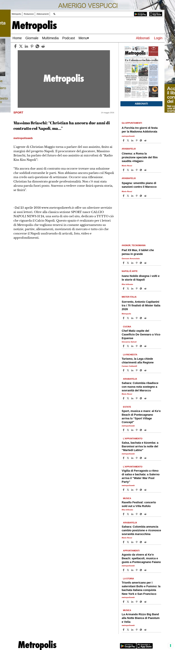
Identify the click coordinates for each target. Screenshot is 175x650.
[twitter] (20, 46)
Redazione (29, 14)
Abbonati (143, 38)
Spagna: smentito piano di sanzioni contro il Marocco (139, 184)
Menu (83, 38)
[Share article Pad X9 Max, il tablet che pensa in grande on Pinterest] (136, 263)
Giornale (31, 38)
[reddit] (43, 46)
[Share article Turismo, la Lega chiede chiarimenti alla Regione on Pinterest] (136, 370)
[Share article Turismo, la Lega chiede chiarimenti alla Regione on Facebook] (123, 370)
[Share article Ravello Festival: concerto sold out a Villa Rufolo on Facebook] (123, 514)
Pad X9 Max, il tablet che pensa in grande (138, 252)
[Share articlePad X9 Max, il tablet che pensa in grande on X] (128, 263)
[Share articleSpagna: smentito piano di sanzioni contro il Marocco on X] (128, 195)
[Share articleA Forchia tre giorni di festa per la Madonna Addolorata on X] (128, 140)
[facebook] (15, 46)
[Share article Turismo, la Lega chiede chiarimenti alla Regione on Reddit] (145, 370)
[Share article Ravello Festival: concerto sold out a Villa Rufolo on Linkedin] (132, 514)
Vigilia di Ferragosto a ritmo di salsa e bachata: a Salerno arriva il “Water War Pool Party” (140, 476)
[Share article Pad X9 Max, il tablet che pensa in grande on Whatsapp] (141, 263)
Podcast (68, 38)
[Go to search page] (54, 14)
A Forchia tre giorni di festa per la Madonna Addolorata (140, 129)
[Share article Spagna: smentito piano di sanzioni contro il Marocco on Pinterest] (136, 195)
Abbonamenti (43, 14)
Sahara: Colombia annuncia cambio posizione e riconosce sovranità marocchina (141, 530)
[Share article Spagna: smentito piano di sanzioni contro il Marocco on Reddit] (145, 195)
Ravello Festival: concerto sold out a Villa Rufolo (139, 504)
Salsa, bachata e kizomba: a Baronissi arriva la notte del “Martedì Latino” (140, 446)
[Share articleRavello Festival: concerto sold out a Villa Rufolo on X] (128, 514)
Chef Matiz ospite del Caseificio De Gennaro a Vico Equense (141, 334)
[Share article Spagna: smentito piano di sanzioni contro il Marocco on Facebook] (123, 195)
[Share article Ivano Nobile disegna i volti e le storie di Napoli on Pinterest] (136, 288)
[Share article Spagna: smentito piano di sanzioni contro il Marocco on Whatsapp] (141, 195)
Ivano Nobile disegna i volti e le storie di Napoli (140, 277)
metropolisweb (128, 136)
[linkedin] (26, 46)
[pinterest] (31, 46)
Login (158, 38)
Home (17, 38)
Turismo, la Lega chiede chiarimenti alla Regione (138, 360)
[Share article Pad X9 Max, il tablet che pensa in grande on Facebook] (123, 263)
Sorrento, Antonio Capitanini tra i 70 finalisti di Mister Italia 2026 (141, 305)
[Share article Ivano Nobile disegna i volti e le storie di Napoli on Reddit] (145, 288)
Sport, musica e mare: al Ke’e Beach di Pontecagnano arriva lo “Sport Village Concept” (141, 416)
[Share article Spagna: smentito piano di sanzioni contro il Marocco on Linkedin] (132, 195)
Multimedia (50, 38)
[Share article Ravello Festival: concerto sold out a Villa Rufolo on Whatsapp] (141, 514)
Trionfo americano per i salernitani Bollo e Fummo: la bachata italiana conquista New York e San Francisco (141, 588)
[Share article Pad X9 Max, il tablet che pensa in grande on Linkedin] (132, 263)
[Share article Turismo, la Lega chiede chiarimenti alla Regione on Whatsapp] (141, 370)
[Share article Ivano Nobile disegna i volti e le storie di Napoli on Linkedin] (132, 288)
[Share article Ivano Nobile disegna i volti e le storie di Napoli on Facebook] (123, 288)
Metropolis (16, 14)
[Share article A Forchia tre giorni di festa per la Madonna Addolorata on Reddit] (145, 140)
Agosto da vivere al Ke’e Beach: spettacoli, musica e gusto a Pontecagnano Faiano (141, 558)
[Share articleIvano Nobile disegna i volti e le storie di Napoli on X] (128, 288)
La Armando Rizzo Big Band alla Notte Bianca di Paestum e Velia (141, 618)
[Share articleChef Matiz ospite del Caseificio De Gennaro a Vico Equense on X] (128, 346)
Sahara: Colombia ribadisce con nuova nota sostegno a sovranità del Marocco (140, 386)
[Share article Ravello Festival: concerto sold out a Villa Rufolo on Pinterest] (136, 514)
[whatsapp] (37, 46)
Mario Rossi (127, 166)
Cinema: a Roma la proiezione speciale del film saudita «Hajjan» (140, 157)
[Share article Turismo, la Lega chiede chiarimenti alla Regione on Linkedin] (132, 370)
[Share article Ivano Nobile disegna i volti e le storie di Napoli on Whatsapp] (141, 288)
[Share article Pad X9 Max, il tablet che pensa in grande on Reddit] (145, 263)
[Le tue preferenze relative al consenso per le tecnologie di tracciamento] (170, 645)
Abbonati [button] (141, 103)
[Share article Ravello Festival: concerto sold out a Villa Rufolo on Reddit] (145, 514)
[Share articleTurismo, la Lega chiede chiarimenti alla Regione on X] (128, 370)
